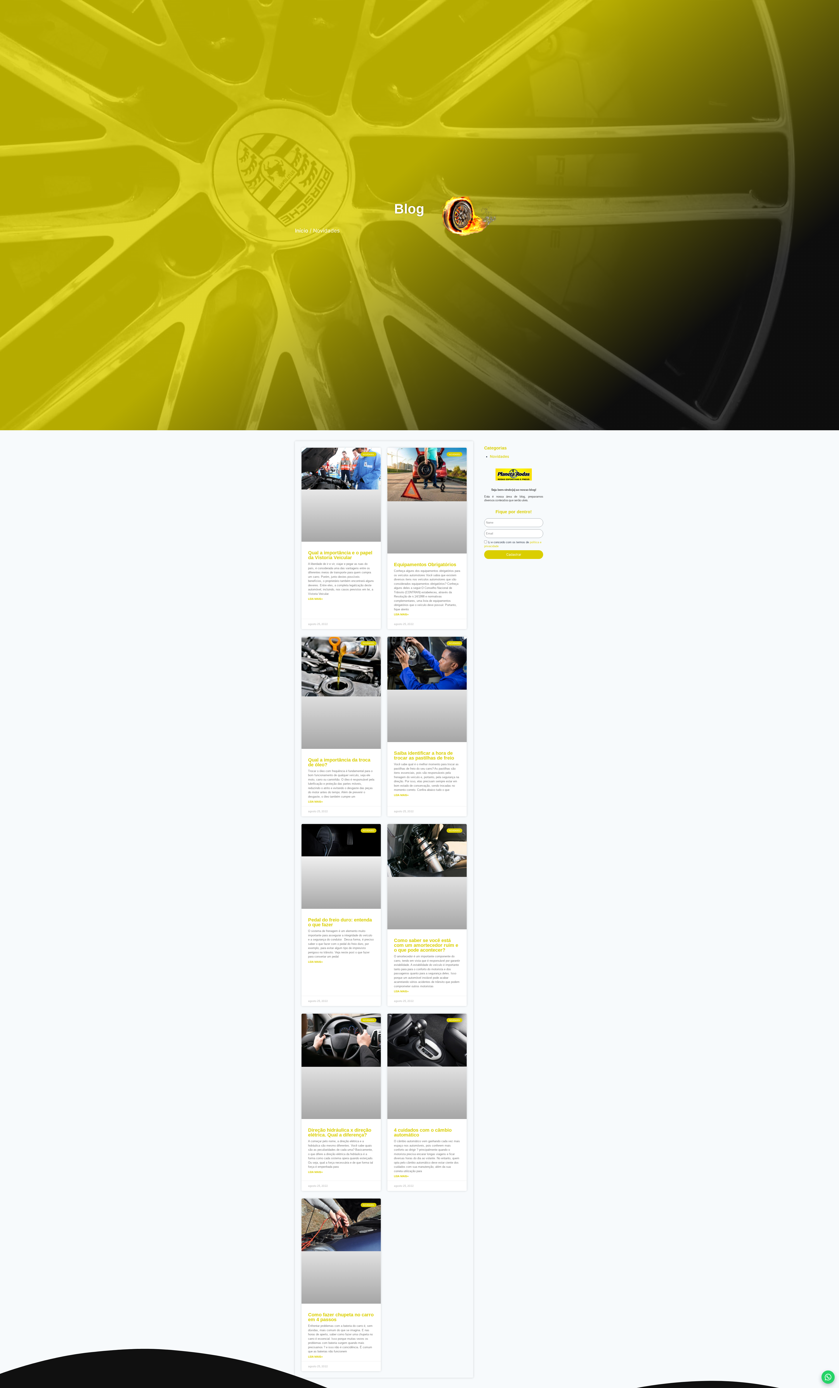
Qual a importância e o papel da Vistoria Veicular (340, 555)
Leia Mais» (315, 598)
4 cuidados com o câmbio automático (423, 1132)
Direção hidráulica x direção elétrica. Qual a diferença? (339, 1132)
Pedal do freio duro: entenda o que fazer (340, 922)
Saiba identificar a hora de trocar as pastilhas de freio (424, 755)
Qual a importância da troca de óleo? (339, 762)
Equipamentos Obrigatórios (425, 564)
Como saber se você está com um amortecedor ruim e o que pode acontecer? (426, 945)
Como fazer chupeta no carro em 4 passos (341, 1317)
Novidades (499, 456)
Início (301, 230)
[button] (828, 1377)
